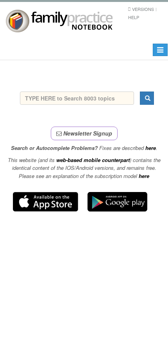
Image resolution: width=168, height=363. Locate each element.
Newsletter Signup (87, 133)
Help (133, 17)
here (150, 148)
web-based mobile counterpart (93, 160)
